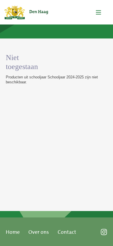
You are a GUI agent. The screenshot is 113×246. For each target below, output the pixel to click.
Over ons (38, 232)
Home (13, 232)
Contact (67, 232)
